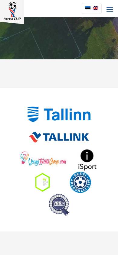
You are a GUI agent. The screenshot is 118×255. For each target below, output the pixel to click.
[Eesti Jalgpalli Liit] (80, 182)
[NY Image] (42, 182)
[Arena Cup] (12, 7)
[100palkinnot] (59, 205)
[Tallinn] (59, 114)
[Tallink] (59, 137)
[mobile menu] (110, 9)
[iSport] (87, 159)
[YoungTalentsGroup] (43, 159)
